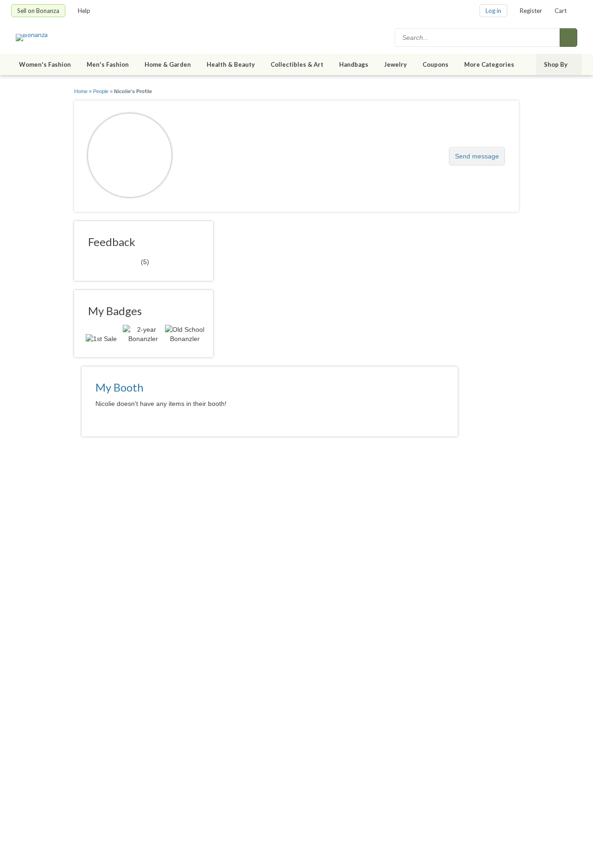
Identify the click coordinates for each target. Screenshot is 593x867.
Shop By (556, 64)
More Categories (489, 64)
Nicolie (201, 151)
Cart (561, 10)
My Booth (119, 387)
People (100, 91)
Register (531, 10)
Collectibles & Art (297, 64)
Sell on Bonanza (38, 10)
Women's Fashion (45, 64)
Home (81, 91)
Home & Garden (168, 64)
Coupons (435, 64)
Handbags (353, 64)
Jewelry (395, 64)
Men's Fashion (108, 64)
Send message (477, 156)
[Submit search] (568, 37)
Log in (493, 10)
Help (84, 10)
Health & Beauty (231, 64)
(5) (118, 261)
